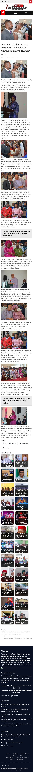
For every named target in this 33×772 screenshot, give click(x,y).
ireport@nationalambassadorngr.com (12, 743)
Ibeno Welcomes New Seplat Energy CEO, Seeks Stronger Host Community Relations (16, 720)
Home (7, 754)
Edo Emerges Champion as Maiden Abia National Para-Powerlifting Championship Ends (16, 725)
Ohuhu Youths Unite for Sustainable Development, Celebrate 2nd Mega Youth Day (14, 710)
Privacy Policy (12, 755)
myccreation (8, 770)
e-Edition (21, 755)
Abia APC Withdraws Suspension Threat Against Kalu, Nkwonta (15, 705)
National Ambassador (8, 746)
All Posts (24, 757)
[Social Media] (30, 1)
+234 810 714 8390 (25, 686)
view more (27, 665)
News (17, 757)
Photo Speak (9, 757)
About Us (15, 754)
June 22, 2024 (18, 58)
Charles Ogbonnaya (7, 58)
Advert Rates (19, 759)
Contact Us (24, 754)
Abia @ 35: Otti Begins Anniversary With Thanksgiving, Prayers (15, 715)
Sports (11, 759)
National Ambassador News (8, 768)
